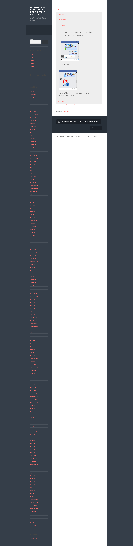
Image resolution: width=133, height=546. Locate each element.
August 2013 (33, 475)
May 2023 (32, 135)
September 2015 (34, 402)
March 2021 (33, 211)
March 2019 (33, 279)
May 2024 (32, 100)
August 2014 (33, 440)
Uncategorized (33, 538)
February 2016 (33, 387)
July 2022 (32, 164)
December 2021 (34, 185)
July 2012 (32, 514)
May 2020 (32, 238)
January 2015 (33, 426)
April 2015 (32, 417)
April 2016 (32, 382)
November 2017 (34, 326)
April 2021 (32, 208)
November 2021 (34, 188)
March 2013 (33, 490)
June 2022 (32, 167)
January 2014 (33, 461)
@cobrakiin (61, 101)
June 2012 (32, 517)
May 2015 (32, 414)
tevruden (68, 4)
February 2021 (33, 214)
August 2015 (33, 405)
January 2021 (33, 217)
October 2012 (33, 505)
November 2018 (34, 291)
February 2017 (33, 352)
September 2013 (34, 473)
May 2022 (32, 170)
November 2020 (34, 223)
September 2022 (34, 158)
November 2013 (34, 467)
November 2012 (34, 502)
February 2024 (33, 108)
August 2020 (33, 229)
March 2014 (33, 455)
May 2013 (32, 484)
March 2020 (33, 244)
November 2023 (34, 117)
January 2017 (33, 355)
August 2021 (33, 197)
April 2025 (32, 91)
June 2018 (32, 305)
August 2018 (33, 299)
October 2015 (33, 399)
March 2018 (33, 314)
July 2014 (32, 443)
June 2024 (32, 97)
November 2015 (34, 396)
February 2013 (33, 493)
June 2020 (32, 235)
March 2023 (33, 141)
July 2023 (32, 129)
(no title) (32, 54)
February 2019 (33, 282)
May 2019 (32, 273)
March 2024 (33, 106)
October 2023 (33, 120)
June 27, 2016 (59, 4)
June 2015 (32, 411)
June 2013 (32, 481)
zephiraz (58, 9)
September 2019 (34, 261)
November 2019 (34, 255)
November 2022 (34, 153)
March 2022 (33, 176)
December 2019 (34, 252)
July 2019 (32, 267)
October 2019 (33, 258)
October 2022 (33, 155)
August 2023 (33, 126)
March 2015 (33, 420)
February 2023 (33, 144)
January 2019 (33, 285)
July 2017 (32, 338)
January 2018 (33, 320)
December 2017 (34, 323)
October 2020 (33, 226)
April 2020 (32, 241)
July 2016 (32, 373)
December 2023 (34, 114)
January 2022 (33, 182)
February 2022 (33, 179)
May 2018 (32, 308)
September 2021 (34, 194)
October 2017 (33, 329)
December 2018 (34, 288)
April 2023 (32, 138)
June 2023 (32, 132)
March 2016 (33, 384)
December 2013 (34, 464)
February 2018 (33, 317)
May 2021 (32, 205)
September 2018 (34, 296)
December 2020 (34, 220)
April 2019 (32, 276)
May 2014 (32, 449)
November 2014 (34, 431)
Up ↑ (101, 136)
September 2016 (34, 367)
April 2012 (32, 522)
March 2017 (33, 349)
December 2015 (34, 393)
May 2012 (32, 520)
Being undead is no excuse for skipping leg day (38, 11)
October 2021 (33, 191)
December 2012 (34, 499)
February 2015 (33, 423)
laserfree (61, 14)
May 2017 (32, 343)
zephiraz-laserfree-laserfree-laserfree (66, 105)
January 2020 (33, 249)
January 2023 (33, 147)
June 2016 (32, 376)
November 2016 (34, 361)
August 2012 (33, 511)
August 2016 (33, 370)
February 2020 (33, 246)
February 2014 (33, 458)
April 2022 (32, 173)
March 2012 (33, 525)
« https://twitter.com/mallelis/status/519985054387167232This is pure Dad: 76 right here (78, 122)
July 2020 (32, 232)
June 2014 (32, 446)
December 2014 (34, 429)
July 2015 (32, 408)
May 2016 (32, 379)
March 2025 (33, 94)
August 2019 (33, 264)
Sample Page (33, 29)
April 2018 (32, 311)
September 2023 (34, 123)
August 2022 (33, 161)
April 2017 (32, 346)
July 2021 (32, 200)
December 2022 (34, 150)
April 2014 (32, 452)
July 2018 (32, 302)
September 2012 (34, 508)
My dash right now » (96, 127)
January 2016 (33, 390)
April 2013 (32, 487)
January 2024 (33, 111)
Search (32, 39)
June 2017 (32, 340)
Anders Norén (95, 136)
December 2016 (34, 358)
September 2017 (34, 332)
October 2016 (33, 364)
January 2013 (33, 496)
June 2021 (32, 202)
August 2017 (33, 335)
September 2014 (34, 437)
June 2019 (32, 270)
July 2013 (32, 478)
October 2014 (33, 434)
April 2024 (32, 103)
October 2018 (33, 293)
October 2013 (33, 470)
